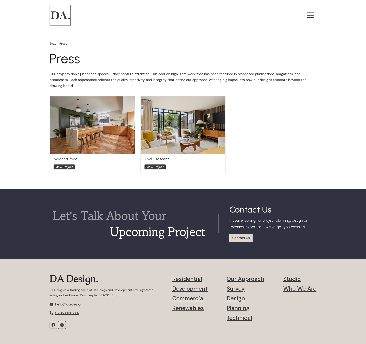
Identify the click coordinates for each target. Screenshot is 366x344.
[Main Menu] (310, 15)
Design (236, 298)
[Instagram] (62, 325)
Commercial (188, 298)
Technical (239, 318)
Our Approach (245, 279)
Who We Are (299, 288)
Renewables (188, 308)
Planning (238, 308)
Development (190, 288)
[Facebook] (53, 325)
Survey (236, 288)
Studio (292, 279)
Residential (187, 279)
